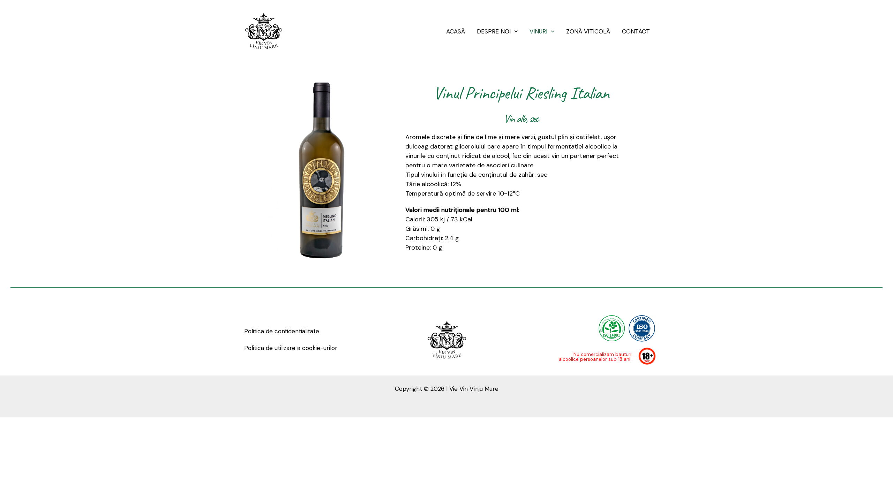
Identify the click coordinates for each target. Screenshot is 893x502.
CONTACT (636, 31)
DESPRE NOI (494, 31)
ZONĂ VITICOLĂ (588, 31)
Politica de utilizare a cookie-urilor (290, 348)
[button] (514, 31)
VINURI (538, 31)
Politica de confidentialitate (281, 331)
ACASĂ (455, 31)
